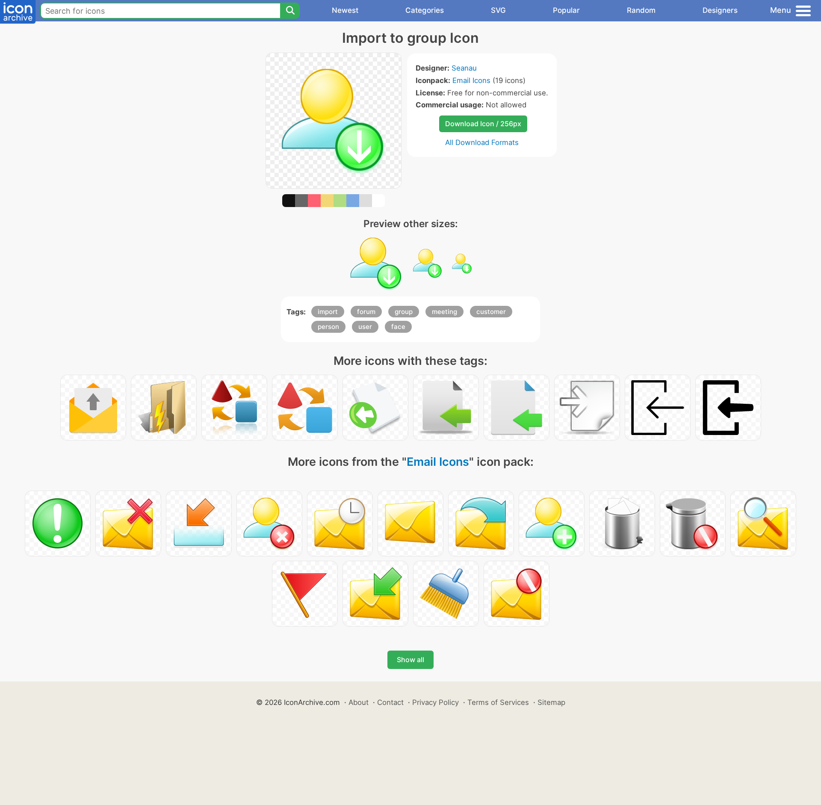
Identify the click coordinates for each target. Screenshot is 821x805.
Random (641, 10)
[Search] (290, 11)
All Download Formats (482, 142)
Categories (424, 10)
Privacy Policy (435, 702)
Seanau (464, 68)
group (404, 312)
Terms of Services (498, 702)
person (328, 327)
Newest (345, 10)
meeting (444, 312)
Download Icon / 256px (483, 123)
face (398, 327)
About (358, 702)
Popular (566, 10)
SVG (498, 10)
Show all (410, 659)
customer (491, 312)
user (365, 327)
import (328, 312)
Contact (390, 702)
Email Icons (471, 80)
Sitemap (551, 702)
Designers (720, 10)
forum (366, 312)
